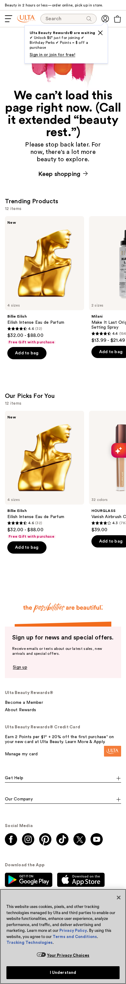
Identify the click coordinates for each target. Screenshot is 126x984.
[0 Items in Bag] (117, 19)
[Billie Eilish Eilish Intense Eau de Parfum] (44, 280)
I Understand (63, 972)
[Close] (118, 897)
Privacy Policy (73, 931)
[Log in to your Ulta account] (105, 18)
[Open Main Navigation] (8, 19)
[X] (100, 32)
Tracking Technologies (29, 942)
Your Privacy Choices (68, 955)
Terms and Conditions (75, 937)
